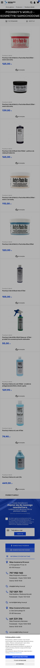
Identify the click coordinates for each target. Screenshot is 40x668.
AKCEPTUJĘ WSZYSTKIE (20, 657)
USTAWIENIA (20, 664)
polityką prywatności (15, 652)
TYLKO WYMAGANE (20, 660)
